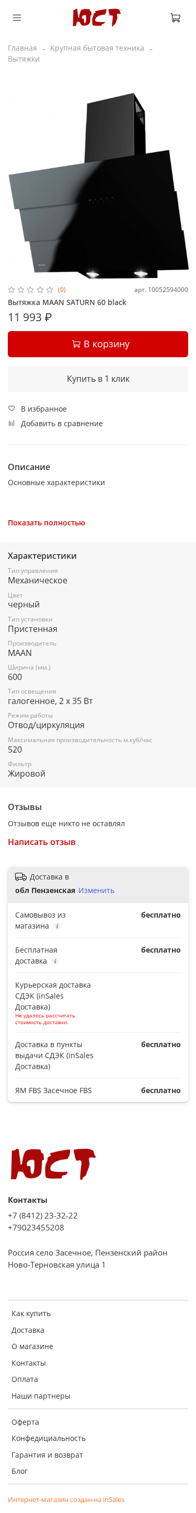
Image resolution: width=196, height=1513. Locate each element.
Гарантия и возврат (47, 1455)
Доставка (27, 1330)
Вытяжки (24, 59)
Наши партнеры (41, 1396)
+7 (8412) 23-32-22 (43, 1215)
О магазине (32, 1346)
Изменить (96, 890)
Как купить (31, 1313)
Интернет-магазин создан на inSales (66, 1499)
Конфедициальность (48, 1438)
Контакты (28, 1363)
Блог (19, 1471)
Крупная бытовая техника (97, 48)
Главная (22, 48)
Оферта (25, 1422)
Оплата (24, 1379)
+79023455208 (36, 1227)
